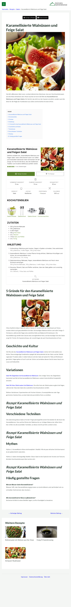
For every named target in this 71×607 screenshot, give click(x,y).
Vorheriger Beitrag (15, 513)
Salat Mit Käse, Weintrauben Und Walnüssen (19, 385)
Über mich (47, 577)
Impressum (24, 577)
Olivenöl (15, 235)
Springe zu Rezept (30, 17)
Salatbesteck (22, 216)
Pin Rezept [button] (51, 174)
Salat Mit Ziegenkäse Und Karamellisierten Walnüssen (22, 375)
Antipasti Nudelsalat (13, 561)
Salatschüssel (32, 216)
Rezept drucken (43, 17)
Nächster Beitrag (56, 513)
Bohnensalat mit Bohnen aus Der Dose (19, 540)
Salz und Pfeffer (19, 237)
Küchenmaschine (43, 216)
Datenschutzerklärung (36, 577)
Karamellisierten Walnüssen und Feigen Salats (30, 352)
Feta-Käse (17, 233)
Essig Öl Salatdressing (45, 540)
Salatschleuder (11, 216)
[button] (8, 167)
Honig (15, 238)
